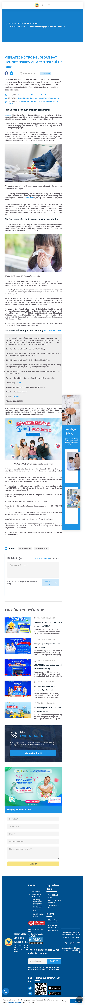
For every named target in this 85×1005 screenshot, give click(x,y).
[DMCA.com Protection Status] (35, 941)
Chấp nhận (76, 1001)
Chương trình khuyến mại (29, 23)
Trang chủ (12, 23)
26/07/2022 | (27, 95)
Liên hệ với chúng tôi (33, 753)
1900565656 (35, 891)
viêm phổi (29, 198)
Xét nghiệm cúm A (25, 548)
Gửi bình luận (48, 582)
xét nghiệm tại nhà (41, 548)
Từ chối (65, 1001)
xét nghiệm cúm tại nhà (52, 331)
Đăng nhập (38, 558)
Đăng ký (47, 558)
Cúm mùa (8, 115)
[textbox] (33, 841)
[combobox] (33, 841)
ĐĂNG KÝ (54, 961)
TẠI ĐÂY (18, 383)
